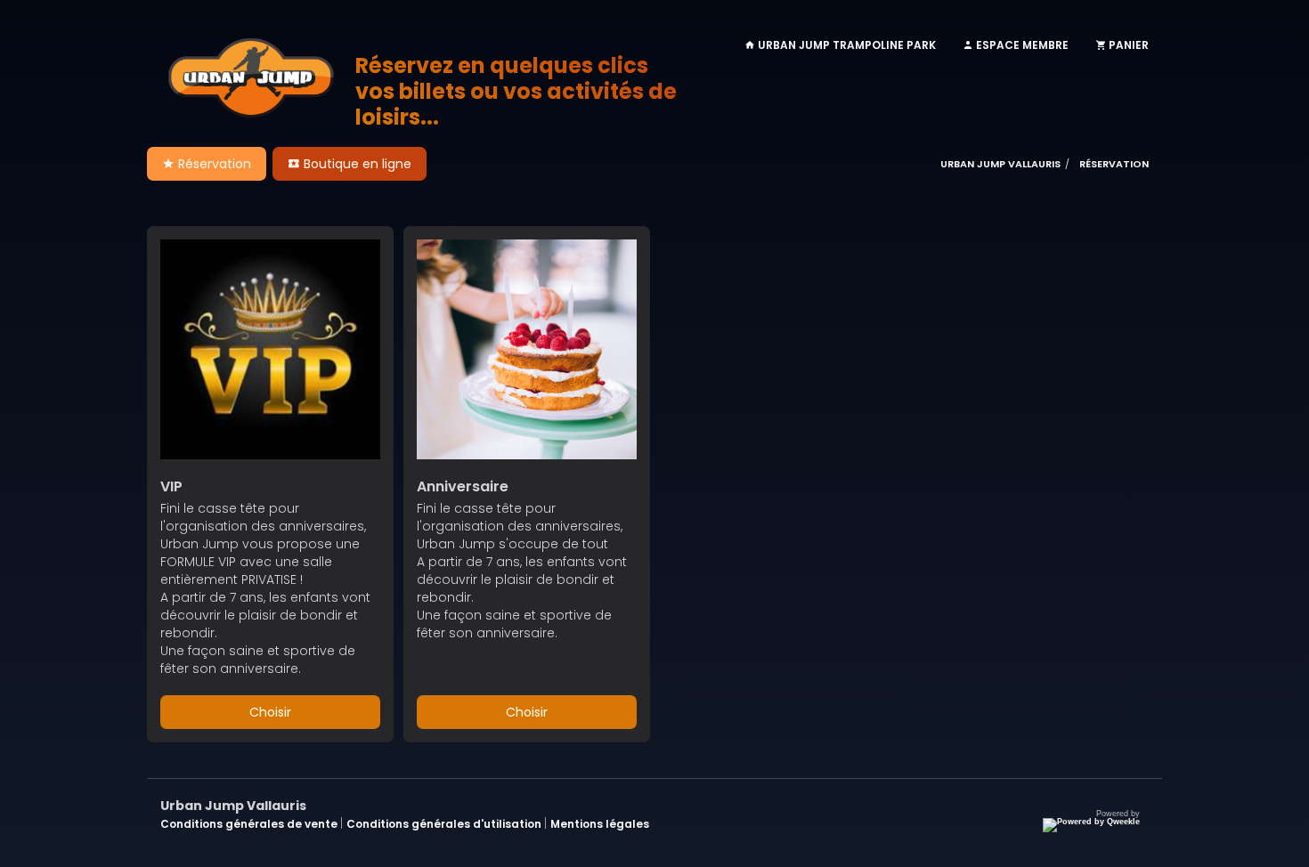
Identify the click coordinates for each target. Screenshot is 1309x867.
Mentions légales (599, 823)
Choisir (270, 712)
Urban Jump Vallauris (1000, 164)
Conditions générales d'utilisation (445, 823)
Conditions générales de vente (250, 823)
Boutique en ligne (355, 164)
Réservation (213, 164)
